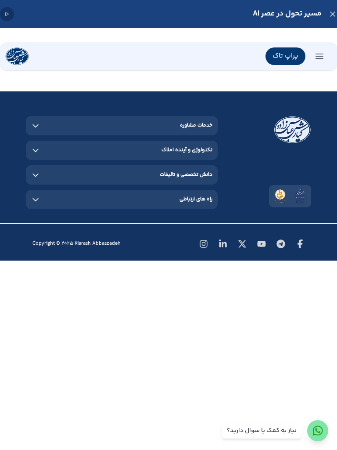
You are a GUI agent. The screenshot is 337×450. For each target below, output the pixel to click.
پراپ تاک (285, 56)
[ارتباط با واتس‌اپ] (317, 430)
